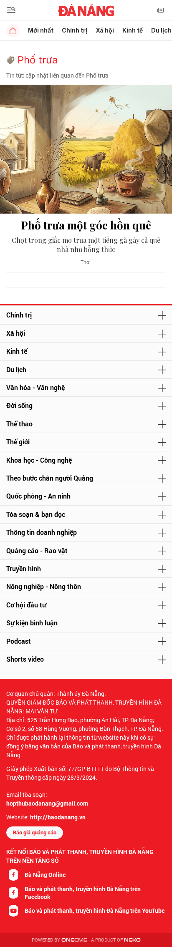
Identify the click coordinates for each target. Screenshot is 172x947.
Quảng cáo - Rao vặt (37, 550)
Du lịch (16, 369)
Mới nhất (40, 30)
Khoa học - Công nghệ (39, 460)
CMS (74, 940)
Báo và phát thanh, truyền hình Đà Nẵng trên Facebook (83, 893)
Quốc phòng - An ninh (38, 495)
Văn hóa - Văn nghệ (35, 387)
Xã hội (105, 30)
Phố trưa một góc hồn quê (86, 225)
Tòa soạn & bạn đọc (35, 514)
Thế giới (18, 441)
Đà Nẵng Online (45, 875)
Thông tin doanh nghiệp (41, 532)
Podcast (18, 641)
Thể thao (19, 423)
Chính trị (74, 30)
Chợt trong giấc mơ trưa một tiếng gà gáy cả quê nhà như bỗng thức (86, 245)
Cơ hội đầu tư (26, 604)
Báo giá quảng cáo (34, 832)
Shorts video (25, 659)
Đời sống (19, 405)
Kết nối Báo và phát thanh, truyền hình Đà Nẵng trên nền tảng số (79, 856)
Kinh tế (132, 30)
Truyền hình (23, 568)
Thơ (85, 262)
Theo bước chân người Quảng (49, 478)
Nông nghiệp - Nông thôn (43, 586)
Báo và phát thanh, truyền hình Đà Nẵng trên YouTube (94, 910)
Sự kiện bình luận (32, 622)
